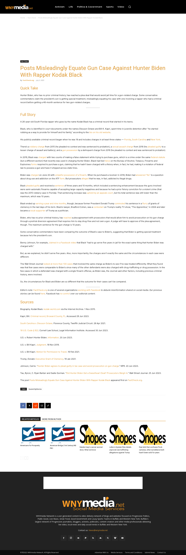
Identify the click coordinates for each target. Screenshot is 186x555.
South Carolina (139, 139)
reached (67, 217)
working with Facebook (89, 290)
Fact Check (32, 18)
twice (107, 161)
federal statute (158, 157)
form (62, 178)
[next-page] (26, 458)
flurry (145, 203)
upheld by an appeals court (100, 193)
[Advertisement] (93, 40)
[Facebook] (23, 405)
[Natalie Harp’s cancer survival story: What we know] (93, 435)
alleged (85, 178)
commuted (120, 203)
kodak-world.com (52, 309)
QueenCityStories (35, 389)
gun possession (69, 150)
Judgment (41, 344)
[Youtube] (122, 538)
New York (155, 139)
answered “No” (143, 175)
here (43, 293)
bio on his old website (99, 132)
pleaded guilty (154, 146)
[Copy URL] (48, 405)
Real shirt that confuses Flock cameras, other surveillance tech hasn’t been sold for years (151, 450)
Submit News (150, 552)
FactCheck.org (28, 80)
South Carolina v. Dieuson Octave (36, 323)
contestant (98, 207)
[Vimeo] (115, 538)
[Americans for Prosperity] (33, 434)
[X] (29, 405)
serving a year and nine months (51, 203)
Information (53, 337)
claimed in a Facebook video (62, 242)
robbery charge (37, 146)
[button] (129, 7)
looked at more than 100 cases (58, 264)
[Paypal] (85, 538)
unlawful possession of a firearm (70, 175)
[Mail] (78, 538)
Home (22, 18)
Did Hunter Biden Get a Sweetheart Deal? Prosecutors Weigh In (97, 373)
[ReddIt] (35, 405)
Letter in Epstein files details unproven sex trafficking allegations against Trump (120, 450)
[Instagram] (71, 538)
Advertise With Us (101, 552)
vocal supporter (37, 210)
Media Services (116, 552)
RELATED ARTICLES (30, 419)
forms (34, 164)
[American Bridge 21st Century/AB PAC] (63, 434)
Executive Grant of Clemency (49, 359)
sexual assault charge (122, 146)
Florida (127, 139)
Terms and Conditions (133, 552)
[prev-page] (22, 458)
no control (65, 293)
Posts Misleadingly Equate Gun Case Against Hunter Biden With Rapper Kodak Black (69, 380)
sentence (59, 185)
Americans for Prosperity (30, 445)
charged (42, 157)
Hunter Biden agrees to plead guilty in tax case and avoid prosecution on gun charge (78, 366)
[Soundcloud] (100, 538)
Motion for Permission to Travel (51, 352)
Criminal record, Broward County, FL (48, 316)
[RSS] (93, 538)
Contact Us (161, 552)
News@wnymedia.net (98, 530)
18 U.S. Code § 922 (29, 330)
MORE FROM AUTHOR (51, 419)
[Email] (42, 405)
